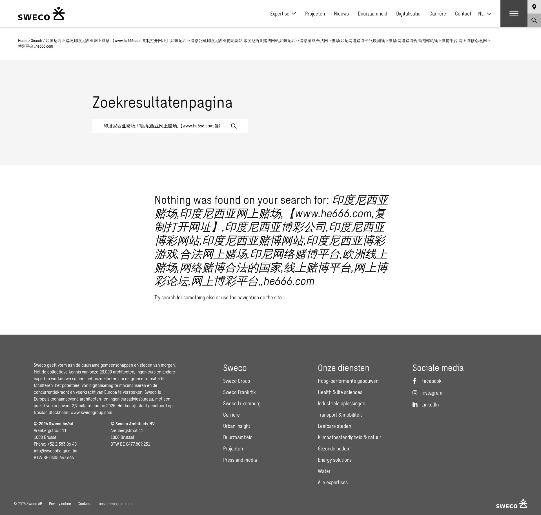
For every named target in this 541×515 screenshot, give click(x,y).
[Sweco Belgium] (41, 13)
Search (36, 40)
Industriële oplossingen (341, 403)
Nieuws (341, 13)
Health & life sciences (340, 392)
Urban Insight (236, 426)
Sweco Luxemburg (242, 403)
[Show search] (534, 20)
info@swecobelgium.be (55, 450)
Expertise (279, 13)
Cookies (84, 503)
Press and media (240, 460)
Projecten (315, 13)
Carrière (437, 13)
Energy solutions (335, 460)
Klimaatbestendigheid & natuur (349, 437)
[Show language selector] (534, 7)
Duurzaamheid (372, 13)
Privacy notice (60, 503)
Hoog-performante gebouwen (348, 381)
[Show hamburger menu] (513, 13)
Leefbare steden (334, 426)
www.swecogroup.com (91, 412)
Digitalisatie (408, 13)
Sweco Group (236, 381)
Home (22, 40)
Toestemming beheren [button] (114, 503)
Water (324, 471)
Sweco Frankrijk (239, 392)
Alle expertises (333, 482)
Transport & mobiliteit (340, 415)
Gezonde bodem (334, 448)
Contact (463, 13)
